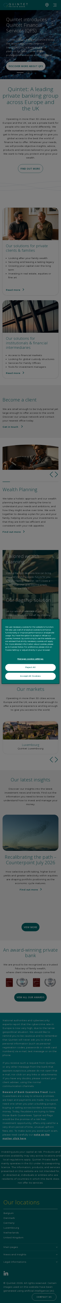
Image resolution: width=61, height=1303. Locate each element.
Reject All (30, 667)
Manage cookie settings (30, 659)
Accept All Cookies (30, 676)
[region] (30, 651)
